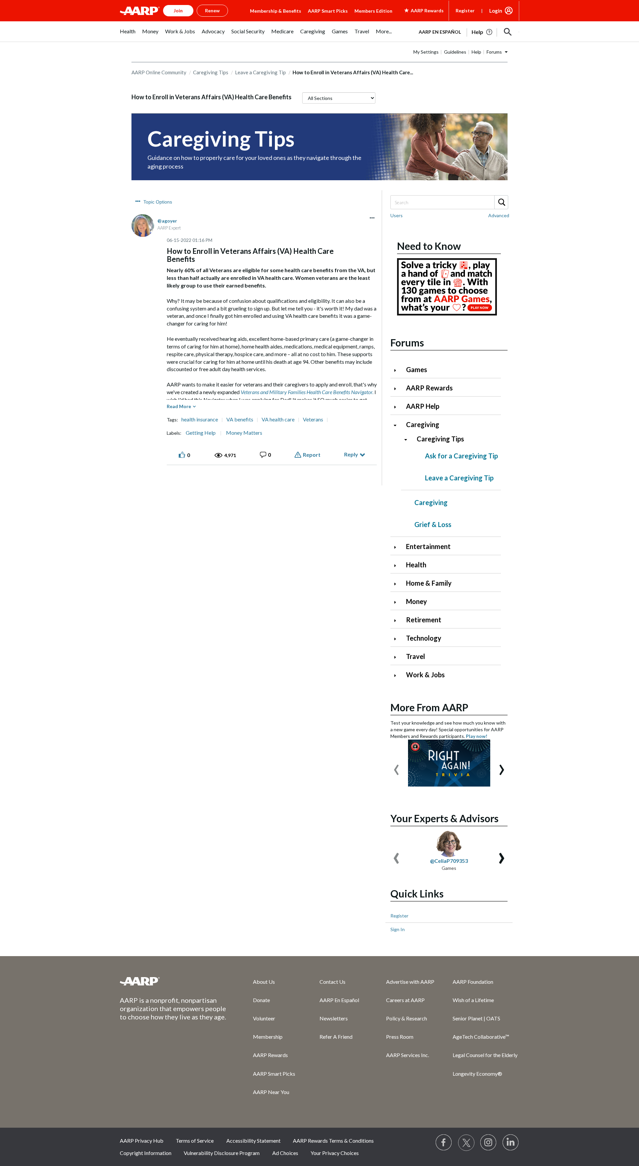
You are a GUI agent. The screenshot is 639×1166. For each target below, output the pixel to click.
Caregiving (422, 424)
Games (416, 369)
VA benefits (239, 419)
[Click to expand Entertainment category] (397, 547)
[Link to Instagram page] (488, 1142)
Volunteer (264, 1018)
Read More (179, 406)
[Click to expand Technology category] (397, 639)
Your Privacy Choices (335, 1153)
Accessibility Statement (253, 1140)
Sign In (397, 929)
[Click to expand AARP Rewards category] (397, 388)
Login (495, 11)
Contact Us (332, 981)
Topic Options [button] (157, 202)
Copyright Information (145, 1153)
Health (416, 565)
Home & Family (429, 583)
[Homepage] (140, 11)
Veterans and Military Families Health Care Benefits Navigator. (307, 392)
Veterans (313, 419)
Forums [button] (494, 52)
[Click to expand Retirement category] (397, 620)
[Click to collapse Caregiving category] (397, 425)
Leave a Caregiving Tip (260, 72)
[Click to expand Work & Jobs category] (397, 675)
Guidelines (455, 52)
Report (311, 454)
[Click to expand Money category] (397, 602)
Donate (261, 1000)
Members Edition (373, 11)
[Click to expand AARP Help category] (397, 407)
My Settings (426, 52)
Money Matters (244, 432)
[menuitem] (127, 35)
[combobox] (449, 202)
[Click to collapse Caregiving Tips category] (408, 439)
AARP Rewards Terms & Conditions (333, 1140)
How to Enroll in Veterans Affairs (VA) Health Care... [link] (353, 72)
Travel (415, 656)
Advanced (498, 215)
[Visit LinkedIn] (511, 1142)
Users (396, 215)
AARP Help (422, 406)
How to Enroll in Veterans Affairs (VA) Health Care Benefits (211, 97)
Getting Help (201, 432)
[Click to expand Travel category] (397, 657)
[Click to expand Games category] (397, 370)
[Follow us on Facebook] (444, 1142)
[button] (508, 32)
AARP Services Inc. (407, 1055)
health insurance (199, 419)
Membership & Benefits (275, 11)
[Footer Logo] (173, 981)
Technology (423, 638)
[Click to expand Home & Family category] (397, 584)
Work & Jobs (425, 675)
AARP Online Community (158, 72)
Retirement (423, 620)
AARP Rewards (429, 388)
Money (416, 601)
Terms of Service (195, 1140)
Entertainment (428, 546)
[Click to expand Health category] (397, 565)
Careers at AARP (405, 1000)
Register (465, 10)
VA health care (278, 419)
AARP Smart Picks (328, 11)
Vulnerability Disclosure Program (222, 1153)
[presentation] (396, 767)
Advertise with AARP (410, 981)
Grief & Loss (432, 524)
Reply (351, 454)
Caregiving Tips (210, 72)
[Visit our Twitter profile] (466, 1142)
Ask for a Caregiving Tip (461, 456)
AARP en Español (440, 32)
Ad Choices (285, 1153)
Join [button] (178, 10)
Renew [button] (212, 10)
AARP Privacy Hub (141, 1140)
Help (476, 52)
